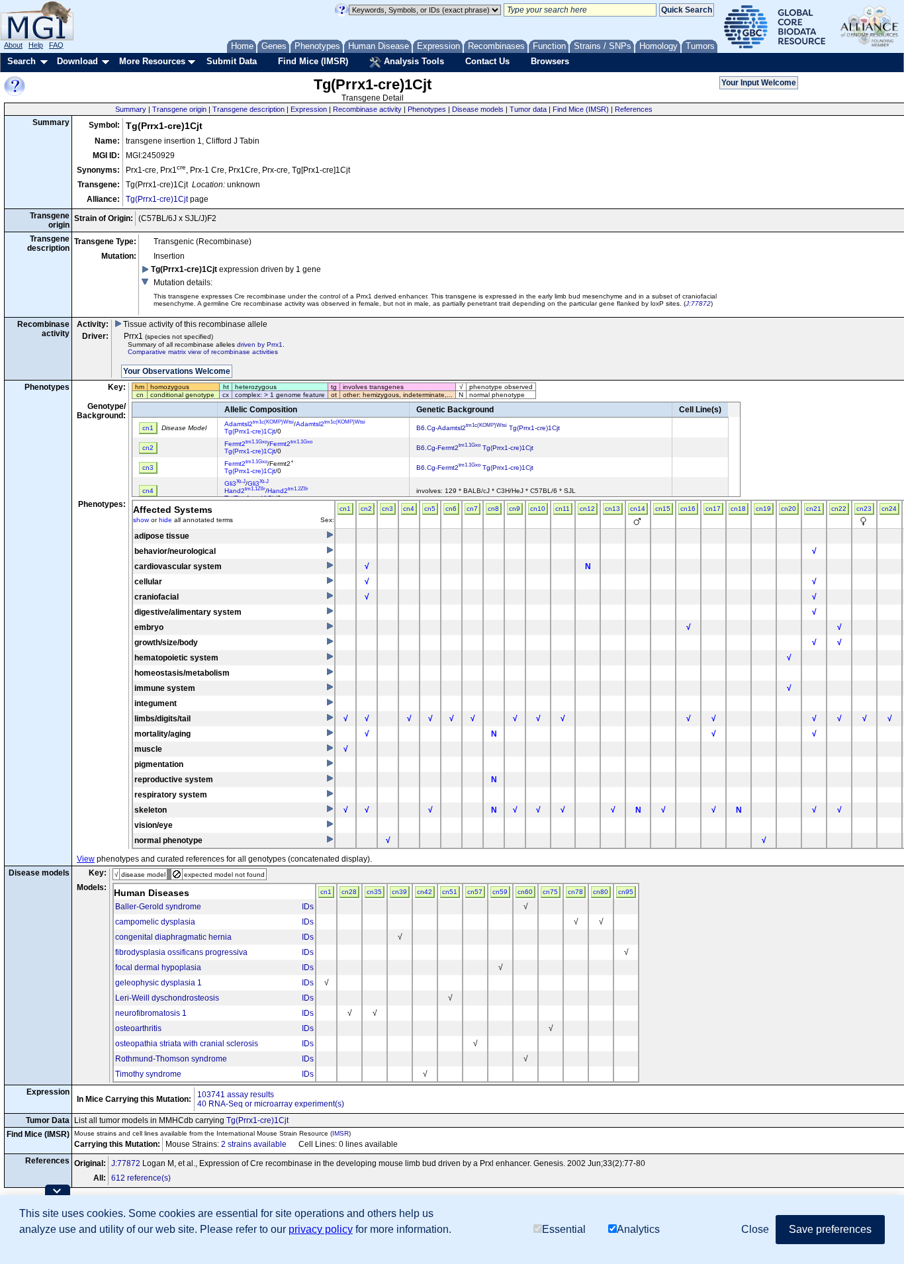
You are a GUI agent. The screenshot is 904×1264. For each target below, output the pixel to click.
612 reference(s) (141, 1178)
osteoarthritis (138, 1028)
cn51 (449, 891)
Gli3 (235, 483)
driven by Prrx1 (260, 344)
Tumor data (528, 109)
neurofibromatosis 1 (151, 1013)
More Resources (152, 61)
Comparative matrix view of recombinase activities (203, 351)
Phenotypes (427, 109)
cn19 (763, 508)
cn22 (838, 508)
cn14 (637, 508)
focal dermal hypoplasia (158, 967)
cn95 (625, 891)
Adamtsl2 (259, 424)
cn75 (550, 891)
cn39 (399, 891)
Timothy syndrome (148, 1074)
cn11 (562, 508)
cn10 (537, 508)
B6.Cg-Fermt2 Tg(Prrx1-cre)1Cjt (474, 447)
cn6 (451, 508)
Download (77, 61)
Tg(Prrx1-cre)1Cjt (157, 199)
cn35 (374, 891)
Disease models (478, 109)
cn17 (713, 508)
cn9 (514, 508)
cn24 (889, 508)
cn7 (472, 508)
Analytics (638, 1229)
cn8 (493, 508)
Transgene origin (179, 109)
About (13, 45)
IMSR (340, 1133)
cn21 (813, 508)
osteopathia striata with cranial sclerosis (186, 1043)
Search (21, 61)
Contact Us (487, 61)
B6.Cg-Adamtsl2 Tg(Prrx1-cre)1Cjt (488, 427)
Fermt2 (245, 443)
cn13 (612, 508)
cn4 (408, 508)
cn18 (738, 508)
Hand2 (244, 490)
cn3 (387, 508)
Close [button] (755, 1229)
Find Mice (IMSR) (313, 61)
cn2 (366, 508)
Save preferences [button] (830, 1229)
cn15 (662, 508)
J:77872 (698, 303)
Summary (130, 109)
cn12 (587, 508)
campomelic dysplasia (155, 921)
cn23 (864, 508)
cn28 (349, 891)
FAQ (56, 45)
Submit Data (231, 61)
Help (35, 45)
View (86, 859)
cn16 (688, 508)
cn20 (788, 508)
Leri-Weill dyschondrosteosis (167, 998)
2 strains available (254, 1144)
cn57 (474, 891)
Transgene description (248, 109)
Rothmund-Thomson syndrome (171, 1058)
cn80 (600, 891)
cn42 (424, 891)
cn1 (345, 508)
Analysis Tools (412, 61)
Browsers (550, 61)
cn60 (525, 891)
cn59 (500, 891)
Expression (309, 109)
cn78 (575, 891)
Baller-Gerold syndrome (158, 906)
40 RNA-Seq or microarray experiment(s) (270, 1103)
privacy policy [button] (321, 1229)
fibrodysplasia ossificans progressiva (181, 952)
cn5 (429, 508)
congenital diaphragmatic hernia (173, 937)
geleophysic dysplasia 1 (158, 982)
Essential (564, 1229)
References (634, 109)
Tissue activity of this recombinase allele (194, 324)
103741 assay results (235, 1094)
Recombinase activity (367, 109)
